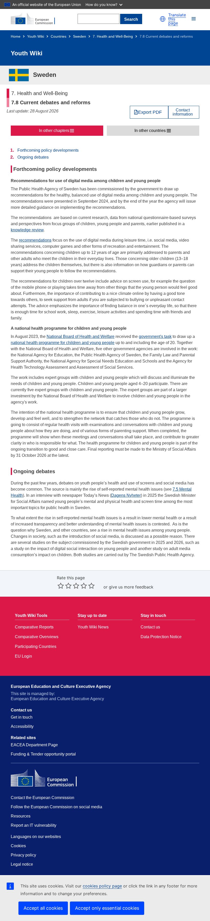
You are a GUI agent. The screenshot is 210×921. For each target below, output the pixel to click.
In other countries (150, 130)
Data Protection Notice (161, 637)
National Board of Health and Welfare (80, 336)
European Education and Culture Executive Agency (61, 686)
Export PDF (150, 112)
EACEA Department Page (34, 745)
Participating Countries (35, 646)
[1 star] (61, 585)
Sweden (79, 36)
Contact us (150, 627)
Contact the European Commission (42, 797)
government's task (155, 336)
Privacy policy (23, 855)
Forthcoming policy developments (48, 150)
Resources (20, 816)
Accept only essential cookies (107, 908)
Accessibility (22, 726)
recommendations (35, 240)
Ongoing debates (33, 157)
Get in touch (22, 717)
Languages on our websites (36, 836)
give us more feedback (131, 586)
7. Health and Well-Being (113, 36)
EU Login (23, 656)
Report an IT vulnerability (33, 825)
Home (15, 36)
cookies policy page (102, 885)
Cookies (18, 846)
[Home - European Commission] (35, 19)
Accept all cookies (43, 908)
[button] (163, 19)
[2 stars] (64, 585)
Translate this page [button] (177, 19)
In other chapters (54, 130)
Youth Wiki (35, 36)
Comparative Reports (34, 627)
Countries (58, 36)
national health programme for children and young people (62, 342)
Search (131, 19)
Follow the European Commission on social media (56, 807)
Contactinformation (183, 112)
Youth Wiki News (93, 627)
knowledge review (27, 230)
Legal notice (22, 864)
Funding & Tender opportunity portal (43, 754)
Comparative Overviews (36, 637)
